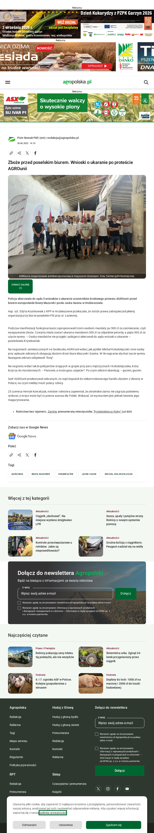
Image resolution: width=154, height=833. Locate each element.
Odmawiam (29, 825)
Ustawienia (66, 825)
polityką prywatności (53, 812)
